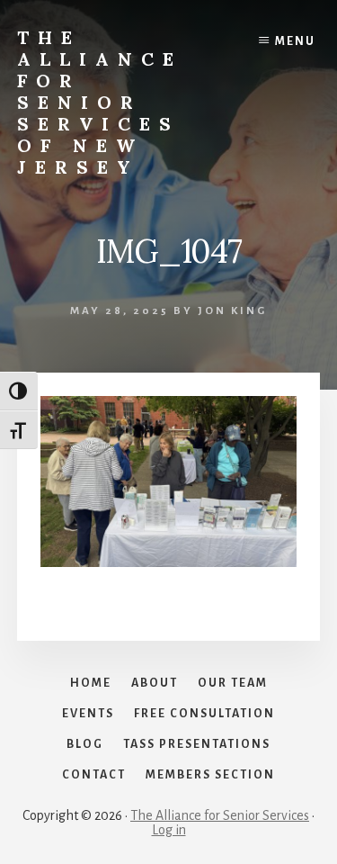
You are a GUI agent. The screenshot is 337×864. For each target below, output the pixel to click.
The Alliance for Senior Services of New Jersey (99, 102)
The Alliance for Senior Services (219, 815)
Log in (169, 830)
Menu (295, 41)
